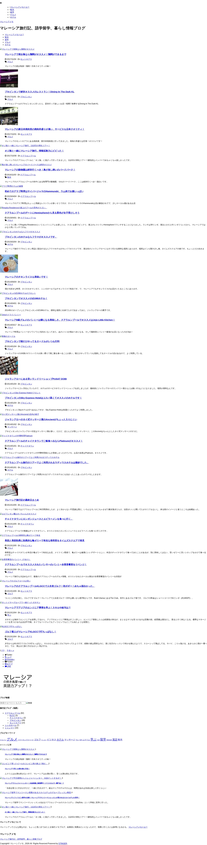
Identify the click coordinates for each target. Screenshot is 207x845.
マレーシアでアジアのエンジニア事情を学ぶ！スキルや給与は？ (38, 607)
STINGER (62, 843)
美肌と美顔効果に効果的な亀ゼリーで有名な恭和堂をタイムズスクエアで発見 (44, 540)
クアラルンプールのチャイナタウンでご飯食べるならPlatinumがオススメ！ (44, 441)
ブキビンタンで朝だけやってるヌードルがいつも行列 (32, 341)
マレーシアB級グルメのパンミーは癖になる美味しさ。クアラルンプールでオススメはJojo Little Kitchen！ (60, 320)
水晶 (98, 740)
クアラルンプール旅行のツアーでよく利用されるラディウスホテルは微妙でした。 (47, 462)
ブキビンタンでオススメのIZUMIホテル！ (26, 298)
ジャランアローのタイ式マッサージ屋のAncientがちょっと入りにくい (41, 419)
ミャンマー (9, 728)
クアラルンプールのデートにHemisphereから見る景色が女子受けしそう (42, 212)
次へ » (11, 650)
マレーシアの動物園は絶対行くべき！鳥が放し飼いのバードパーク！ (40, 169)
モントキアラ (26, 59)
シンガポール (10, 725)
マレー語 (79, 740)
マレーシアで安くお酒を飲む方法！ (17, 769)
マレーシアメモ (6, 22)
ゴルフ (10, 594)
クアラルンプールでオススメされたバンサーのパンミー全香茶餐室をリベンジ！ (46, 564)
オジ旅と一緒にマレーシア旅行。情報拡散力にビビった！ (34, 150)
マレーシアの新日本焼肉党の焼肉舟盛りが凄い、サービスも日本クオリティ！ (44, 129)
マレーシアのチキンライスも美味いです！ (26, 277)
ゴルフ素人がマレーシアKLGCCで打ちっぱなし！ (30, 631)
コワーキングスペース (26, 740)
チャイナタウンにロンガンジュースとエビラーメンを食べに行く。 (39, 519)
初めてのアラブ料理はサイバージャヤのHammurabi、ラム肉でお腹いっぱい (44, 191)
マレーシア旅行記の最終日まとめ (22, 500)
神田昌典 (109, 740)
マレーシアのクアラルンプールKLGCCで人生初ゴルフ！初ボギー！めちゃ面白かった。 (50, 586)
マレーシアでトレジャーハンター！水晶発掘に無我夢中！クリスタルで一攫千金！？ (34, 783)
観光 (12, 10)
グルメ (13, 15)
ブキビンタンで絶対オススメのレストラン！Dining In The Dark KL (39, 91)
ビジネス (51, 739)
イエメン (3, 740)
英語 (114, 739)
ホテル (13, 17)
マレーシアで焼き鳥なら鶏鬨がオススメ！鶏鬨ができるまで (35, 54)
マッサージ (12, 427)
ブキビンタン (26, 97)
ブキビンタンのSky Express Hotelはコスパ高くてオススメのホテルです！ (43, 398)
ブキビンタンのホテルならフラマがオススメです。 (31, 237)
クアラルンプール (28, 156)
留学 (12, 12)
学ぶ (9, 615)
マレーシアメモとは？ (19, 7)
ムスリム (86, 740)
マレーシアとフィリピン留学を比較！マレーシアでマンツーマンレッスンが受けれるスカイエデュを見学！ (42, 797)
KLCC (12, 715)
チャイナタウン (27, 446)
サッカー (44, 740)
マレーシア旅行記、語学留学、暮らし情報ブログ (21, 839)
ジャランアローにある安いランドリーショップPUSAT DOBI (36, 379)
